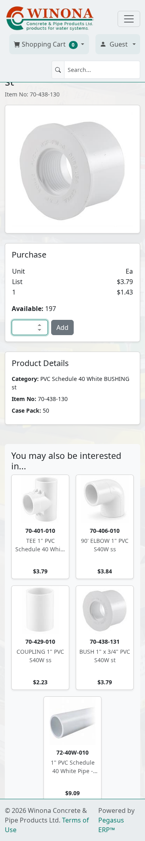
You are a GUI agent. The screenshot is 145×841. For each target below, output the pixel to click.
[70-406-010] (104, 499)
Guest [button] (119, 44)
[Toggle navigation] (129, 19)
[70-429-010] (40, 610)
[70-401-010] (40, 499)
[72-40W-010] (72, 721)
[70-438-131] (104, 610)
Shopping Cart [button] (47, 44)
